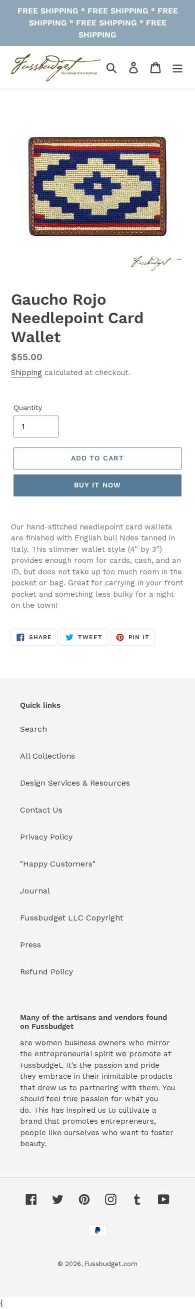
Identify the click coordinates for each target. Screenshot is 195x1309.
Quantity (28, 408)
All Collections (47, 756)
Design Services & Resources (75, 783)
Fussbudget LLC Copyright (71, 917)
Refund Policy (46, 971)
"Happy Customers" (58, 864)
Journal (35, 890)
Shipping (26, 372)
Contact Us (41, 810)
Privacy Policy (46, 837)
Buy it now (97, 485)
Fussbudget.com (111, 1264)
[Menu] (177, 67)
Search (33, 729)
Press (30, 944)
